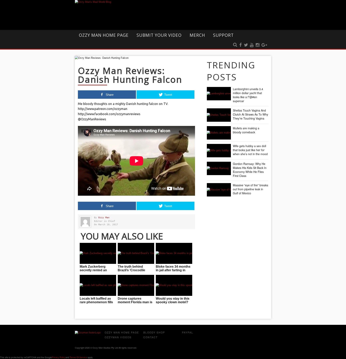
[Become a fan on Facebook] (240, 45)
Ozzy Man (104, 217)
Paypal (187, 332)
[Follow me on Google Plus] (264, 45)
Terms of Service (78, 357)
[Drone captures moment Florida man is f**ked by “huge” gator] (136, 285)
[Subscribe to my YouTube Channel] (252, 45)
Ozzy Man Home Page (104, 35)
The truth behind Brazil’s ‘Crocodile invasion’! (131, 270)
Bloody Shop (154, 332)
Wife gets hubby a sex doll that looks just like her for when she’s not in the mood (250, 150)
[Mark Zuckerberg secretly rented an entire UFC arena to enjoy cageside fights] (98, 253)
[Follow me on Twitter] (246, 45)
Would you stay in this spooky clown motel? (172, 300)
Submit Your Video (159, 35)
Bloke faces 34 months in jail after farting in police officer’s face (173, 270)
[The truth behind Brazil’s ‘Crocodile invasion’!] (136, 253)
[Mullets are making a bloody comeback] (219, 133)
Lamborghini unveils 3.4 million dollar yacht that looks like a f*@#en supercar (248, 95)
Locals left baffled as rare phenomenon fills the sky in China (96, 302)
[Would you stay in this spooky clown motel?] (174, 285)
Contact (150, 337)
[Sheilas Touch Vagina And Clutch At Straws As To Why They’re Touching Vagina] (219, 115)
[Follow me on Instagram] (258, 45)
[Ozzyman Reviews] (88, 332)
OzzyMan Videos (118, 337)
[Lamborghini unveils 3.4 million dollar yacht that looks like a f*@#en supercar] (219, 93)
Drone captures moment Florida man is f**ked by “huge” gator (135, 302)
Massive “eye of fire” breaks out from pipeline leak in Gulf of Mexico (250, 189)
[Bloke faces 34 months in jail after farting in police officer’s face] (174, 253)
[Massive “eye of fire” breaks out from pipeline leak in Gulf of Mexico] (219, 189)
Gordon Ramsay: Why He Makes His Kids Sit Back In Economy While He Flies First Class (250, 170)
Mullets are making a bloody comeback (246, 130)
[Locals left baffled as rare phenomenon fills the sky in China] (98, 285)
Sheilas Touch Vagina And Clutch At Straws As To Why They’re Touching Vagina (250, 114)
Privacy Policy (58, 357)
